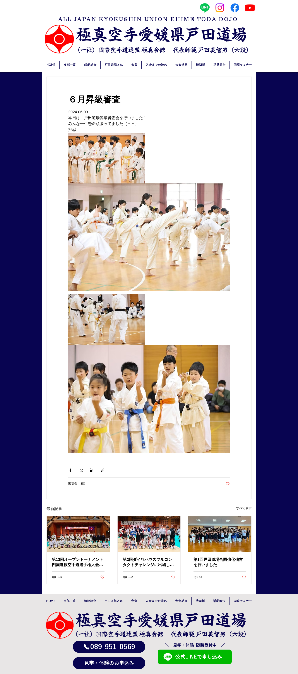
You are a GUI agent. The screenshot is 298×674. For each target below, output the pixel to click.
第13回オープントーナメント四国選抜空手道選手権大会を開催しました (77, 562)
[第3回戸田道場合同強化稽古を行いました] (219, 534)
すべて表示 (244, 508)
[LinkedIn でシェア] (92, 470)
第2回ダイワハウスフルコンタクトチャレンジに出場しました (148, 562)
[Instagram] (220, 8)
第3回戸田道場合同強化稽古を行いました (218, 562)
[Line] (205, 8)
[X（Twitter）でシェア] (81, 470)
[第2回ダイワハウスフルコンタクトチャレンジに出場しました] (149, 534)
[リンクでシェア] (102, 470)
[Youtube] (250, 8)
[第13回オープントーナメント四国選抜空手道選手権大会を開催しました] (78, 534)
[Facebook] (235, 8)
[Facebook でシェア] (70, 470)
